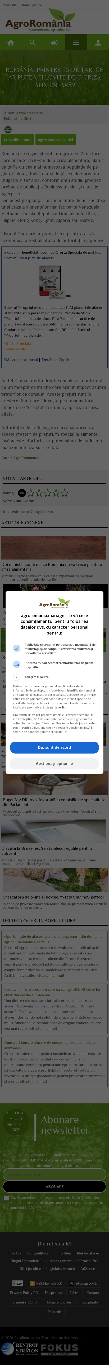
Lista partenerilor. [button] (55, 707)
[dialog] (55, 682)
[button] (54, 677)
